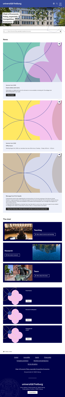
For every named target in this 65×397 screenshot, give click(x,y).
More (28, 301)
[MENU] (60, 4)
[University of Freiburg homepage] (12, 4)
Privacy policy (47, 357)
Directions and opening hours (41, 360)
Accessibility (27, 357)
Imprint (37, 357)
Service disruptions (32, 364)
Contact (16, 357)
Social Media (32, 392)
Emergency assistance (22, 360)
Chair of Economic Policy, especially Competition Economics (11, 18)
